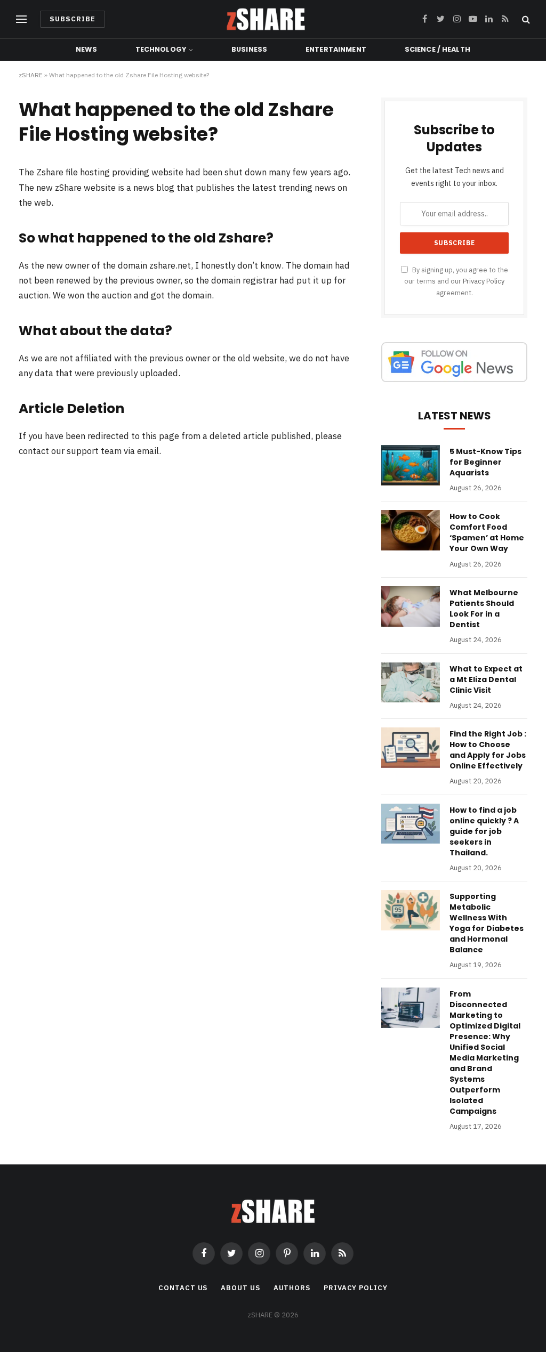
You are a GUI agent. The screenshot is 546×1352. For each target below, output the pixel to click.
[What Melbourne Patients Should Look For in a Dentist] (410, 606)
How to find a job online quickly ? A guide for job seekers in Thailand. (484, 831)
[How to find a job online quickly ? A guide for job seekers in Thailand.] (410, 824)
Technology (160, 49)
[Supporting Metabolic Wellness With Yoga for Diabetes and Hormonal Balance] (410, 910)
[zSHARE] (266, 19)
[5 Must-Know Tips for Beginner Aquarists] (410, 465)
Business (249, 49)
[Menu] (21, 19)
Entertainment (336, 49)
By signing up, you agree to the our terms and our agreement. (456, 281)
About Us (240, 1287)
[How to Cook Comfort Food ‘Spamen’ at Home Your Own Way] (410, 530)
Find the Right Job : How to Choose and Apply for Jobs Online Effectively (487, 749)
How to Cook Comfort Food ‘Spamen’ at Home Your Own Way (486, 532)
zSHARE (31, 75)
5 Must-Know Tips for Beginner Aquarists (485, 462)
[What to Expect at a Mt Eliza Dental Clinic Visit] (410, 682)
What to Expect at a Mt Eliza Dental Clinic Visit (486, 679)
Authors (292, 1287)
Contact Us (182, 1287)
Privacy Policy (483, 281)
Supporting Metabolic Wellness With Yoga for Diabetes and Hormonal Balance (486, 923)
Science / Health (437, 49)
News (86, 49)
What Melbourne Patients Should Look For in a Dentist (483, 608)
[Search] (525, 19)
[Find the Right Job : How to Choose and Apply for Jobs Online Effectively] (410, 747)
